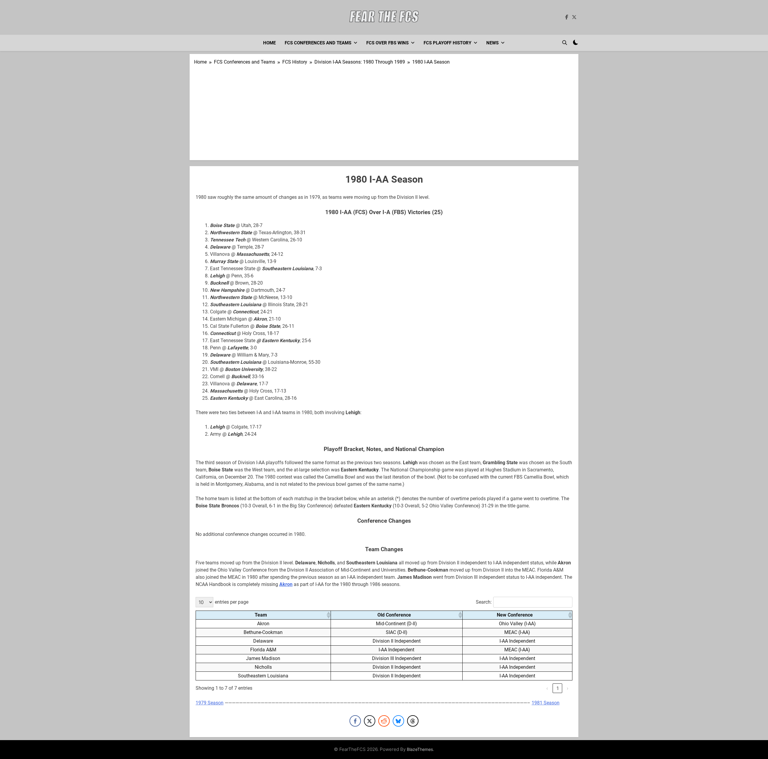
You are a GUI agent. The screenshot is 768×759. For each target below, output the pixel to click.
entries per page (231, 602)
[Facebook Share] (355, 721)
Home (269, 43)
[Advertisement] (384, 111)
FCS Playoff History (447, 43)
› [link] (567, 688)
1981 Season (546, 703)
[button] (328, 615)
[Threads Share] (412, 721)
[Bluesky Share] (398, 721)
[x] (574, 17)
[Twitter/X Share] (369, 721)
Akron (285, 584)
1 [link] (557, 688)
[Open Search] (564, 42)
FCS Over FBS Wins (387, 43)
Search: (484, 602)
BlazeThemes (420, 749)
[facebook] (566, 17)
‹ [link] (547, 688)
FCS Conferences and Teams (318, 43)
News (492, 43)
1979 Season (210, 703)
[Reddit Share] (384, 721)
